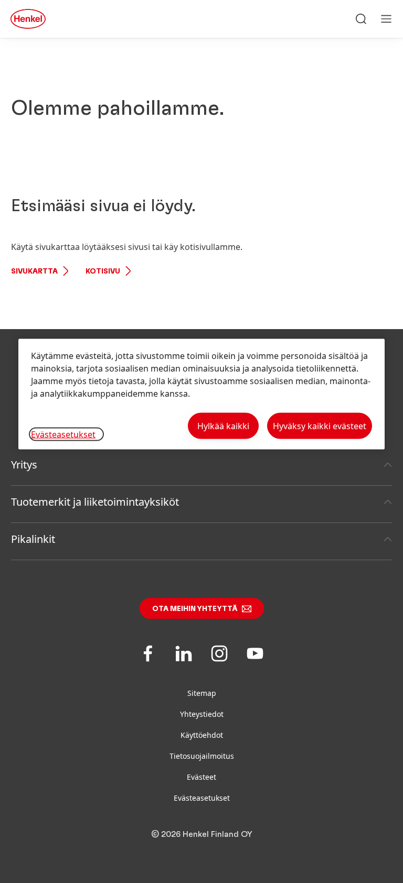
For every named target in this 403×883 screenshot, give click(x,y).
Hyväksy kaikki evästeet (319, 426)
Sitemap (201, 693)
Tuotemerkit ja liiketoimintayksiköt (95, 502)
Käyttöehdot (202, 735)
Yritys (24, 464)
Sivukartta (34, 271)
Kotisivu (103, 271)
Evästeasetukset (202, 798)
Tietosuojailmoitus (201, 756)
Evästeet (201, 777)
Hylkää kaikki (223, 426)
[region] (201, 394)
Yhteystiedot (202, 714)
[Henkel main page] (28, 18)
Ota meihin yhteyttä (195, 609)
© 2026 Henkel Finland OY (201, 834)
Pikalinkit (33, 539)
